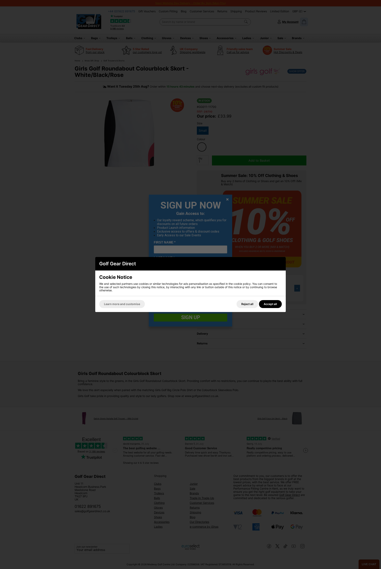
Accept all (270, 304)
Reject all (247, 304)
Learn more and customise (122, 304)
